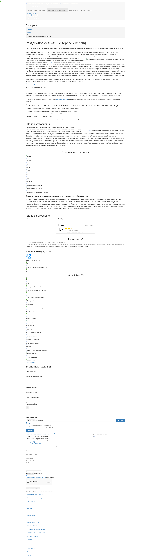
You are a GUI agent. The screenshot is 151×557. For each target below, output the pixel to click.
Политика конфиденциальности (36, 512)
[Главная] (52, 3)
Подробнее (30, 423)
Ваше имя (29, 411)
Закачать (121, 420)
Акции (95, 433)
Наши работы (31, 548)
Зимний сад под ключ (33, 522)
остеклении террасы (62, 99)
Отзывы (29, 552)
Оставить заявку (30, 84)
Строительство (73, 10)
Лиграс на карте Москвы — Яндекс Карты (75, 232)
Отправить (30, 430)
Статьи (29, 555)
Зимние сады (31, 515)
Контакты (89, 10)
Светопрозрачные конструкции (57, 10)
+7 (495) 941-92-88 (32, 13)
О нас (83, 10)
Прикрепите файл (31, 417)
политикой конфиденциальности (36, 477)
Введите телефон (31, 404)
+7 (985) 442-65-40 (32, 15)
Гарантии (29, 539)
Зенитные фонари (32, 525)
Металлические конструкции (36, 10)
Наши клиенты (31, 545)
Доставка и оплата (32, 536)
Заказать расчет (30, 362)
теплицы (50, 62)
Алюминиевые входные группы (36, 529)
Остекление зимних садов (34, 519)
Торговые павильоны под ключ (36, 532)
